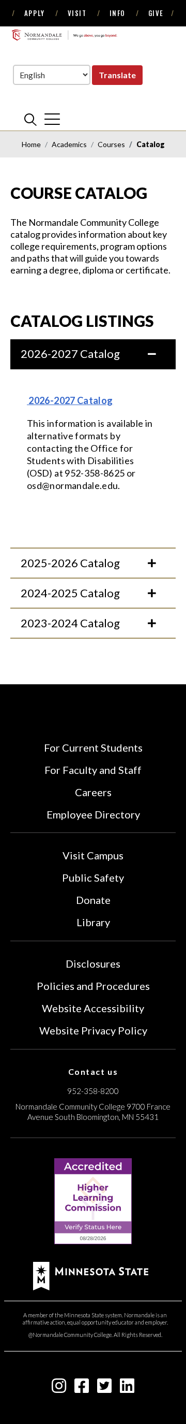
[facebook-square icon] (81, 1388)
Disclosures (93, 963)
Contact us (93, 1071)
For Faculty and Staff (93, 770)
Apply (34, 13)
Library (93, 922)
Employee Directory (93, 814)
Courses (111, 144)
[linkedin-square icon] (127, 1388)
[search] (30, 119)
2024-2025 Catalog (70, 593)
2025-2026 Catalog (70, 563)
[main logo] (64, 35)
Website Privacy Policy (93, 1030)
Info (118, 13)
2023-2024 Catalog (70, 623)
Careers (93, 792)
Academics (69, 144)
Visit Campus (93, 855)
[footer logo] (90, 1274)
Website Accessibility (93, 1008)
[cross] (52, 119)
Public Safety (93, 877)
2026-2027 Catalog (70, 354)
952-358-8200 (93, 1091)
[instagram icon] (59, 1388)
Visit (77, 13)
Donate (93, 900)
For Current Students (93, 747)
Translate (117, 75)
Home (31, 144)
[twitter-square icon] (104, 1388)
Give (156, 13)
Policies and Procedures (93, 986)
